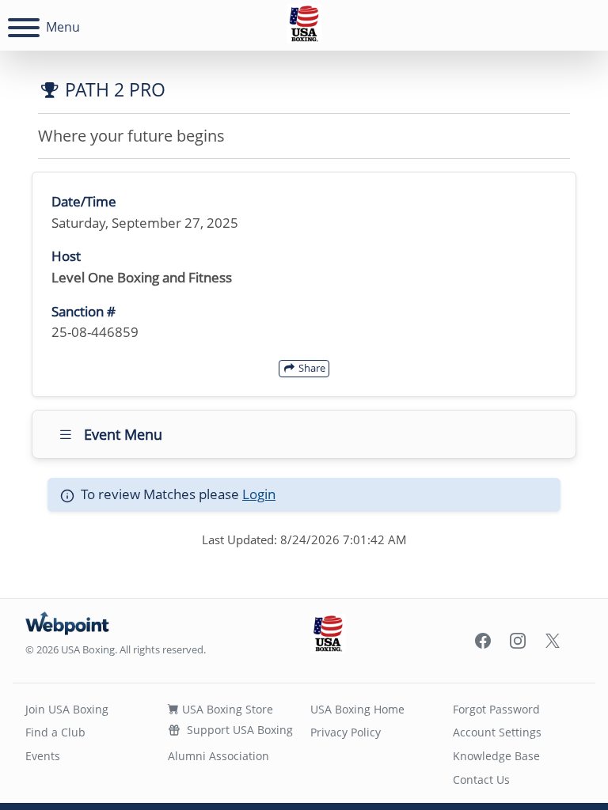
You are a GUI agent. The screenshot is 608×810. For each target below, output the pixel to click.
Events (42, 755)
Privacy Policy (345, 732)
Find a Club (55, 732)
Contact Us (481, 779)
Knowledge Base (496, 755)
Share (310, 368)
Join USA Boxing (66, 709)
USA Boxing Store (226, 709)
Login (259, 494)
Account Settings (497, 732)
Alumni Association (218, 755)
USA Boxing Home (357, 709)
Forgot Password (496, 709)
